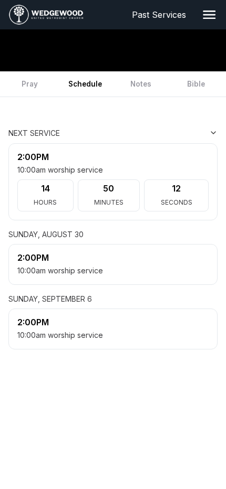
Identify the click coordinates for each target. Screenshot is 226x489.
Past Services (161, 14)
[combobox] (165, 132)
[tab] (30, 84)
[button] (209, 14)
